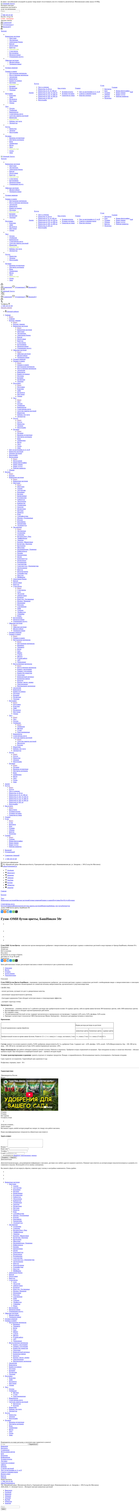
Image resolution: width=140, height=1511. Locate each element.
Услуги (19, 422)
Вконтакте (11, 873)
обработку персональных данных (25, 1155)
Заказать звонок (6, 308)
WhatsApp (10, 885)
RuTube (10, 883)
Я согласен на (20, 1155)
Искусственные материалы (26, 667)
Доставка (4, 1461)
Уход (18, 402)
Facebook (10, 870)
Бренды (3, 1476)
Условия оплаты (6, 1459)
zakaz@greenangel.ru (10, 866)
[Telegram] (8, 911)
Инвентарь (45, 906)
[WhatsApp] (13, 911)
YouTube (10, 880)
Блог (2, 1453)
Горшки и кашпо (23, 365)
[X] (16, 911)
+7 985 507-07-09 (7, 15)
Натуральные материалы (26, 643)
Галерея (11, 839)
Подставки (21, 387)
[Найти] (1, 13)
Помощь (4, 1466)
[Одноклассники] (5, 911)
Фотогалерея (17, 461)
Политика (4, 1455)
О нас (11, 822)
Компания (4, 1446)
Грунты (3, 906)
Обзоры (3, 1477)
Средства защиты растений (26, 741)
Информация (5, 1457)
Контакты (4, 1448)
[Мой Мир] (10, 911)
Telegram (10, 878)
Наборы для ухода (55, 906)
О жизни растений (7, 1468)
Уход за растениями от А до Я (11, 1470)
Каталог (12, 475)
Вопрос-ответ (5, 1474)
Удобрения (21, 726)
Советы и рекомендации (9, 1472)
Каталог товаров (19, 324)
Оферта (3, 1465)
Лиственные (21, 531)
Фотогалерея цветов (8, 1452)
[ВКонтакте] (2, 911)
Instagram (10, 875)
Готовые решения (35, 900)
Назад (11, 317)
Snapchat (10, 887)
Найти (3, 1509)
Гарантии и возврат (8, 1463)
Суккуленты (21, 590)
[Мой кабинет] (1, 29)
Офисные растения (24, 354)
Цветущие (20, 486)
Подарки (20, 433)
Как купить (13, 810)
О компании (5, 1450)
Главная (12, 319)
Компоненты (18, 906)
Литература (66, 906)
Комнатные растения (24, 330)
